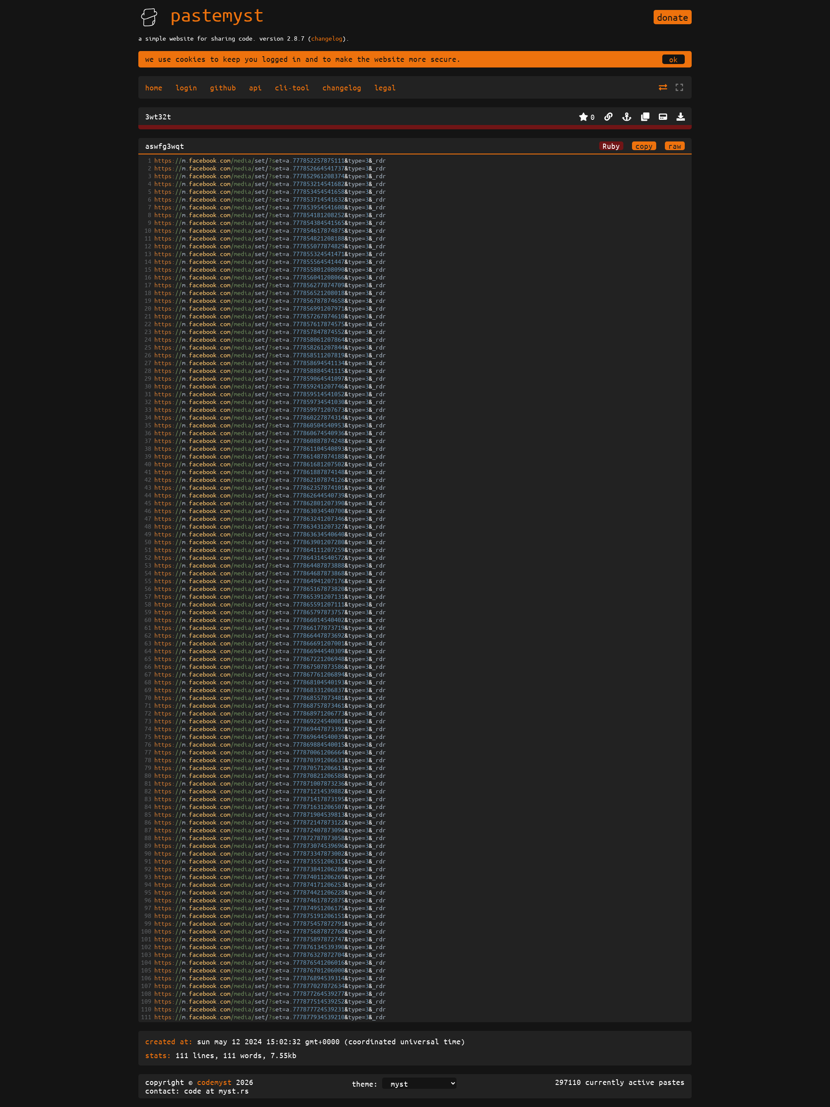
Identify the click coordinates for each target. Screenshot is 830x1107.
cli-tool (292, 87)
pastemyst (217, 14)
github (223, 87)
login (186, 87)
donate (672, 17)
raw (674, 145)
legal (385, 87)
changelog (326, 38)
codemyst (214, 1082)
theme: (365, 1083)
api (255, 87)
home (154, 87)
